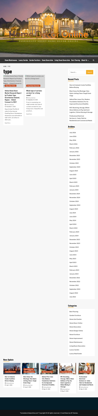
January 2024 (73, 236)
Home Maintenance (11, 60)
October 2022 (74, 285)
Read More (7, 123)
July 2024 (72, 213)
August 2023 (73, 251)
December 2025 (74, 155)
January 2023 (73, 274)
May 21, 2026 (65, 391)
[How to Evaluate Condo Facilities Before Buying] (11, 368)
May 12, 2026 (84, 389)
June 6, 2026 (28, 387)
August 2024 (73, 209)
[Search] (93, 60)
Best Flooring (75, 60)
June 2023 (72, 255)
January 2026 (73, 151)
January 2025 (73, 190)
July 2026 (72, 132)
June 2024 (72, 216)
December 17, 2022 (11, 106)
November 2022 (74, 281)
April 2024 (72, 224)
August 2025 (73, 171)
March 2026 (73, 144)
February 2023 (74, 270)
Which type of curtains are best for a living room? (34, 92)
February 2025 (74, 186)
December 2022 (74, 278)
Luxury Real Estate (75, 353)
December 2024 (74, 193)
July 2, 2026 (9, 385)
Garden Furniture (34, 60)
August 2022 (73, 293)
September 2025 (74, 167)
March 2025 (73, 182)
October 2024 (74, 201)
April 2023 (72, 262)
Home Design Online (76, 331)
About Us (84, 60)
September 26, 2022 (33, 100)
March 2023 (73, 266)
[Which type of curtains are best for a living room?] (35, 81)
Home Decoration (47, 60)
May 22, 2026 (47, 389)
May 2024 (72, 220)
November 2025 (74, 159)
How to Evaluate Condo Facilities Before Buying (80, 86)
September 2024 (74, 205)
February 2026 (74, 148)
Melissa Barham (10, 105)
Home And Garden (75, 319)
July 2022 (72, 297)
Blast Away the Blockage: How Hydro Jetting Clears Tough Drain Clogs (80, 93)
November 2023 (74, 243)
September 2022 (74, 289)
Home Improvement (76, 338)
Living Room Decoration (62, 60)
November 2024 (74, 197)
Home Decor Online (11, 86)
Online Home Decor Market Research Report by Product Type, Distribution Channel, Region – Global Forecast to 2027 (13, 96)
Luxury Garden (23, 60)
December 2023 (74, 239)
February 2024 (74, 232)
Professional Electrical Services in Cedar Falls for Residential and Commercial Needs (80, 118)
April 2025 (72, 178)
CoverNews (64, 413)
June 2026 (72, 136)
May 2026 (72, 140)
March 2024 (73, 228)
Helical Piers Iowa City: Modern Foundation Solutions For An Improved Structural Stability (79, 101)
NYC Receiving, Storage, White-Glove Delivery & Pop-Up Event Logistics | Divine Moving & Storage (80, 110)
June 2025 (72, 174)
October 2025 (74, 163)
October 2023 (74, 247)
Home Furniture (74, 334)
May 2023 (72, 258)
